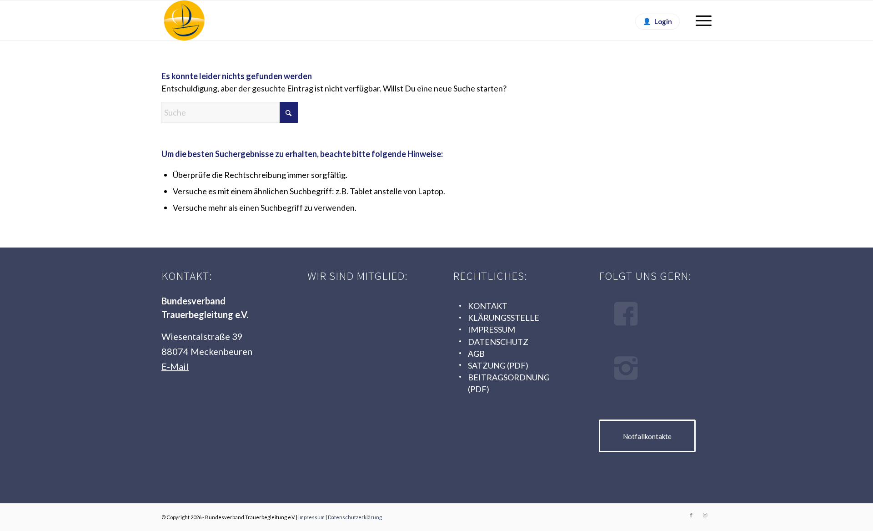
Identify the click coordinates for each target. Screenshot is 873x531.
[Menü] (701, 20)
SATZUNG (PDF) (498, 365)
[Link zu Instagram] (705, 515)
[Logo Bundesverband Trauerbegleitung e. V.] (184, 20)
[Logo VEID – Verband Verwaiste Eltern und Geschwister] (360, 419)
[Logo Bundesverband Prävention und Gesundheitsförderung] (360, 366)
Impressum (311, 517)
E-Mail (175, 366)
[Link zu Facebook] (691, 515)
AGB (476, 354)
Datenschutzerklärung (355, 517)
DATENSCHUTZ (498, 342)
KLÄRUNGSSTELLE (503, 318)
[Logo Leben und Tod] (360, 313)
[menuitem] (701, 20)
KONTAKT (487, 306)
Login (663, 21)
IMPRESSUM (491, 329)
